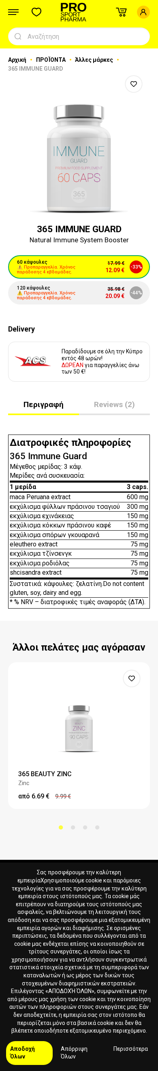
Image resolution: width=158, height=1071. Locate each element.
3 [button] (85, 827)
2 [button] (73, 827)
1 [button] (61, 827)
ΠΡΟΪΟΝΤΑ (51, 60)
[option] (79, 144)
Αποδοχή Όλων (22, 1053)
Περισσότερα (130, 1049)
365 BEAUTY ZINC (45, 774)
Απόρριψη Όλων (74, 1053)
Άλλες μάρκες (94, 60)
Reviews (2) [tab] (114, 404)
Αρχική (18, 60)
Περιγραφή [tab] (43, 404)
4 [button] (97, 827)
